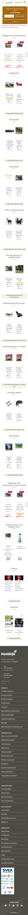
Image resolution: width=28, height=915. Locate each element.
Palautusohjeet (6, 752)
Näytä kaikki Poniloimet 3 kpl (14, 475)
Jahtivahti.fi (5, 810)
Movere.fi (4, 822)
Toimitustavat (6, 744)
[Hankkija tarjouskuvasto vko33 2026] (9, 621)
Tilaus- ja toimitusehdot (9, 736)
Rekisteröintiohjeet (7, 740)
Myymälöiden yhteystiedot (10, 711)
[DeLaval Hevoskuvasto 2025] (19, 621)
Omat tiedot (5, 793)
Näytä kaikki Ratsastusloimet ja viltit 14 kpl (15, 340)
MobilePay (4, 839)
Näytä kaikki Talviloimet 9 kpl (15, 160)
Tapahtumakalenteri (8, 719)
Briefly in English (7, 699)
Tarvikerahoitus (6, 847)
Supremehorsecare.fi (8, 818)
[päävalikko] (2, 2)
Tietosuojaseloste (7, 772)
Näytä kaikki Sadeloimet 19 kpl (15, 113)
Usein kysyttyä (6, 789)
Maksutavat (5, 748)
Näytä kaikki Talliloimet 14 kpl (15, 204)
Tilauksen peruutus (7, 760)
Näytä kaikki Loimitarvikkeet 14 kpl (15, 430)
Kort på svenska (6, 695)
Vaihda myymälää (20, 16)
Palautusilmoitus (7, 756)
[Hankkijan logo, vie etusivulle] (10, 2)
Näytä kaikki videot (15, 601)
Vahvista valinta (9, 16)
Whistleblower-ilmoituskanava (11, 727)
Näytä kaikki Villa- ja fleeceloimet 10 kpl (14, 249)
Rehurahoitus (6, 851)
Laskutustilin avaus (8, 859)
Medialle (4, 723)
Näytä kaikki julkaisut (15, 638)
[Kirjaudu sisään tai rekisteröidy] (21, 2)
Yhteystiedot (5, 703)
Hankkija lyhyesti (7, 691)
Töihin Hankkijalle (7, 715)
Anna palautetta (6, 797)
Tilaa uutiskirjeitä (7, 801)
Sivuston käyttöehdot (8, 768)
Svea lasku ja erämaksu (9, 843)
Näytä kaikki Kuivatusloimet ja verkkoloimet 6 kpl (15, 296)
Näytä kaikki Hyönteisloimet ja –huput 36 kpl (15, 385)
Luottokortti (5, 835)
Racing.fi (4, 814)
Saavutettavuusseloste (9, 776)
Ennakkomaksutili (7, 863)
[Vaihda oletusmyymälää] (19, 2)
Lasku (3, 855)
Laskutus (4, 707)
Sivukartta (4, 764)
